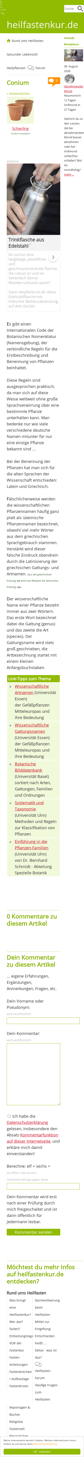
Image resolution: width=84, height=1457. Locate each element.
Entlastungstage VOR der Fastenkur (21, 1343)
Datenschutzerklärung (45, 1443)
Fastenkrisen (18, 1386)
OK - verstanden (42, 1451)
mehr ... (69, 174)
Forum (40, 68)
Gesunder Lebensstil (22, 54)
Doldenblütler (19, 93)
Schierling (20, 128)
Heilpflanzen (16, 68)
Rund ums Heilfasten (27, 41)
